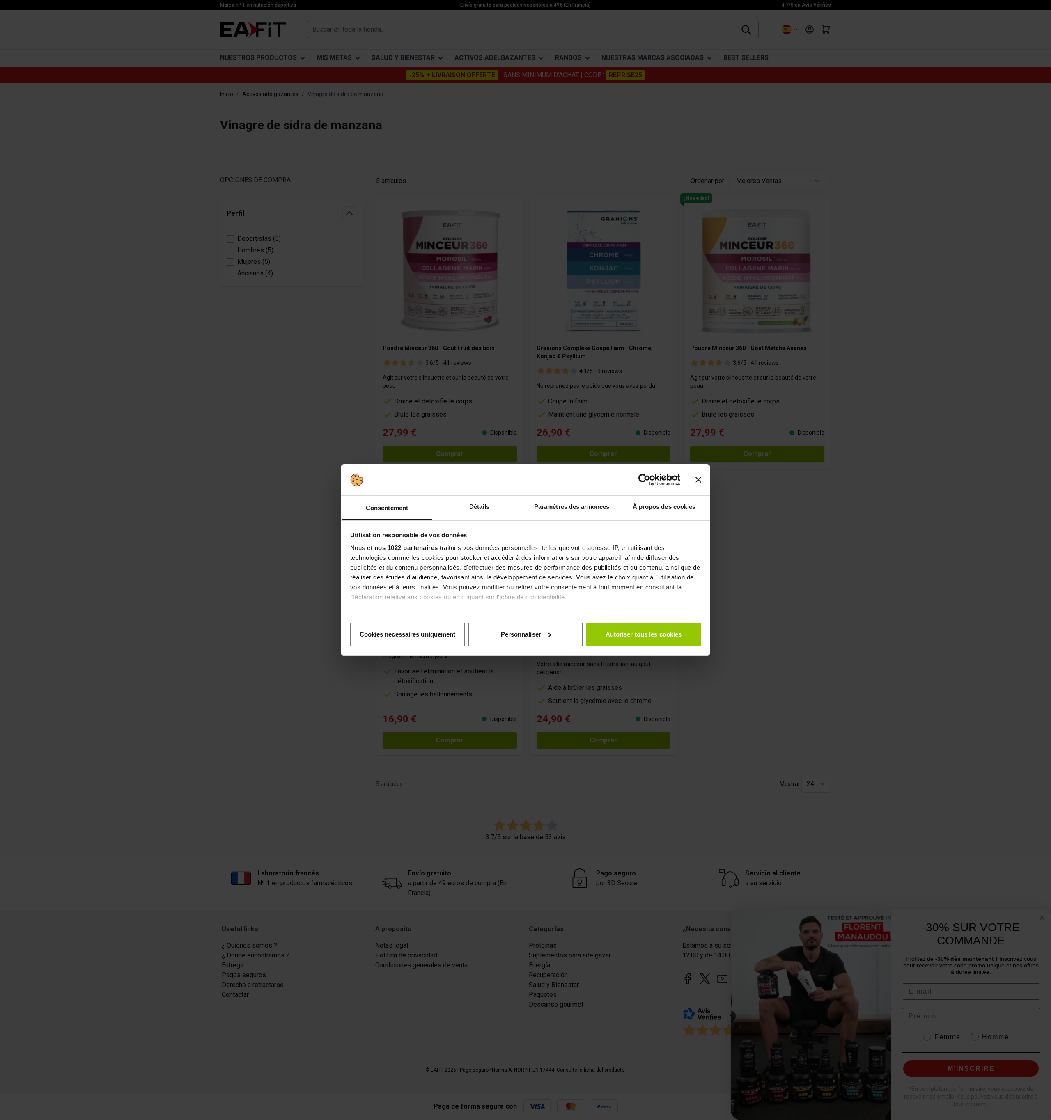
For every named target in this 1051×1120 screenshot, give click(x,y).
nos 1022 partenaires (406, 547)
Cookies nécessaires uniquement (408, 634)
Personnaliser (521, 634)
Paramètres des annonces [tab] (571, 506)
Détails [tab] (479, 506)
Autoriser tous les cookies (644, 634)
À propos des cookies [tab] (664, 506)
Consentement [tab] (387, 507)
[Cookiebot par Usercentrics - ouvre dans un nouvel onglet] (644, 480)
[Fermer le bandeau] (698, 480)
